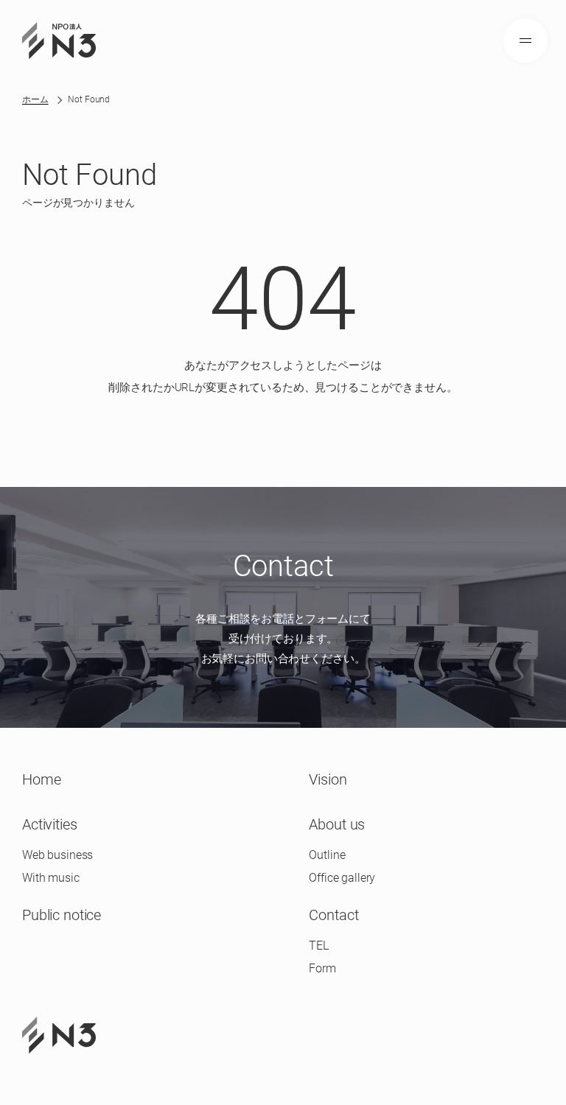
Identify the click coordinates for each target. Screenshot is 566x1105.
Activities (49, 824)
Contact (333, 915)
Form (322, 968)
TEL (319, 946)
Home (41, 779)
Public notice (61, 915)
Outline (327, 855)
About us (337, 824)
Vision (327, 779)
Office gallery (342, 878)
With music (51, 878)
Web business (57, 855)
